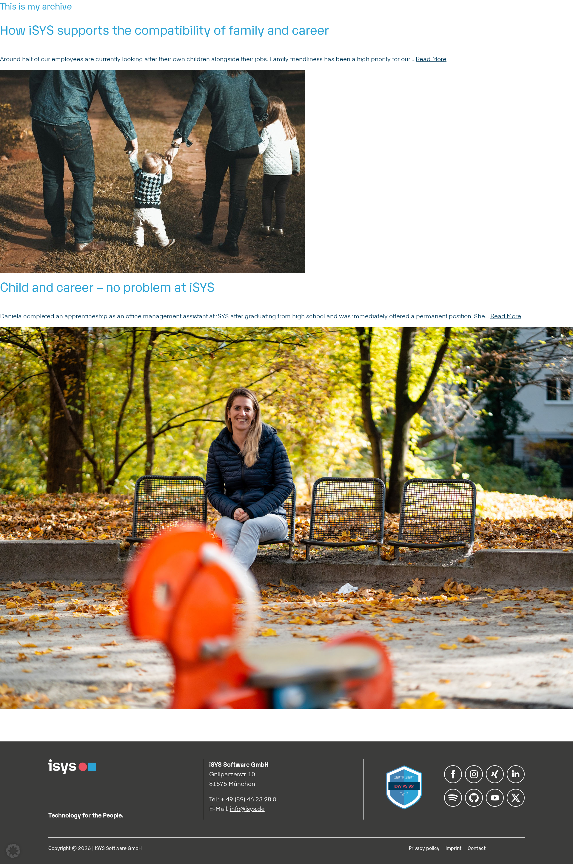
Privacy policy (424, 848)
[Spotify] (453, 804)
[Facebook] (453, 781)
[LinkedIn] (516, 781)
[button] (13, 851)
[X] (516, 804)
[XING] (495, 781)
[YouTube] (495, 804)
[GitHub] (474, 804)
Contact (477, 848)
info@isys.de (247, 808)
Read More (431, 59)
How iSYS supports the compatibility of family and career (164, 29)
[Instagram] (474, 781)
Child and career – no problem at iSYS (107, 286)
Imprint (454, 848)
